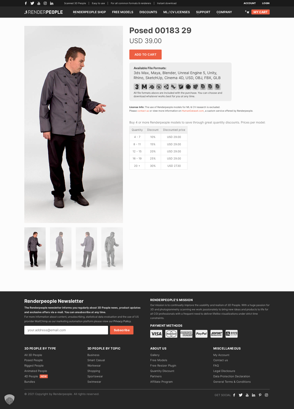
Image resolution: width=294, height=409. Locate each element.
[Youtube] (247, 395)
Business (93, 355)
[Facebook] (26, 3)
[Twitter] (32, 3)
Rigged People (34, 365)
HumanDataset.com (193, 110)
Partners (156, 376)
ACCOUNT (250, 3)
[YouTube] (39, 3)
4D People (35, 376)
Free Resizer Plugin (163, 365)
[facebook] (234, 395)
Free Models (158, 360)
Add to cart (146, 54)
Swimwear (94, 381)
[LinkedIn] (51, 3)
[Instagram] (45, 3)
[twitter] (240, 395)
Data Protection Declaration (231, 376)
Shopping (93, 371)
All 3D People (33, 355)
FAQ (216, 365)
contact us (143, 110)
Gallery (154, 355)
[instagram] (266, 395)
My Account (221, 355)
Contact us (220, 360)
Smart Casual (96, 360)
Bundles (29, 381)
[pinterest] (260, 395)
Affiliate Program (161, 381)
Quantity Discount (162, 371)
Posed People (33, 360)
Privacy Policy (122, 321)
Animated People (35, 371)
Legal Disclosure (224, 371)
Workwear (94, 365)
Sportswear (95, 376)
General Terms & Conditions (232, 381)
